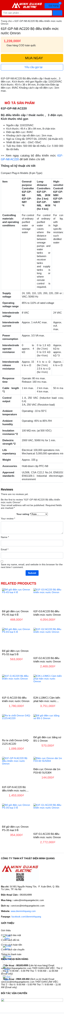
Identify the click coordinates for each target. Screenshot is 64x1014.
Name (5, 537)
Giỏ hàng (54, 5)
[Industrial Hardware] (27, 5)
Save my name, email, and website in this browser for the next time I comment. (32, 566)
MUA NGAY (33, 58)
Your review (8, 518)
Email (4, 549)
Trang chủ (6, 21)
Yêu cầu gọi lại (33, 67)
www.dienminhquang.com (23, 911)
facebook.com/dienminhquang (26, 916)
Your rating (23, 514)
